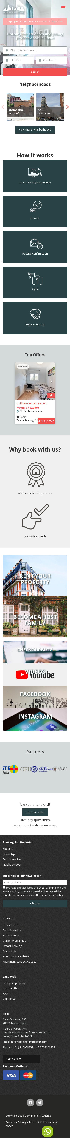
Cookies (10, 1122)
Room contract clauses (17, 956)
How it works (11, 925)
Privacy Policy (11, 891)
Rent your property (14, 983)
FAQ (54, 825)
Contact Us (19, 825)
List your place (35, 812)
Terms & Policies (39, 1122)
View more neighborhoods (35, 129)
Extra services (11, 935)
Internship (9, 854)
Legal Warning (47, 887)
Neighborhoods (12, 864)
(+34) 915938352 (23, 1047)
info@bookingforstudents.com (29, 1041)
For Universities (12, 859)
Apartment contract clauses (19, 961)
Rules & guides (12, 930)
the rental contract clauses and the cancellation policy (33, 893)
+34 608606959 (45, 1047)
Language (13, 1058)
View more (35, 575)
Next (67, 107)
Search (35, 71)
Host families (11, 988)
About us (8, 849)
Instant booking (12, 946)
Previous (3, 107)
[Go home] (14, 8)
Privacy (22, 1122)
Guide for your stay (14, 940)
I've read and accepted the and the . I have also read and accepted (34, 891)
